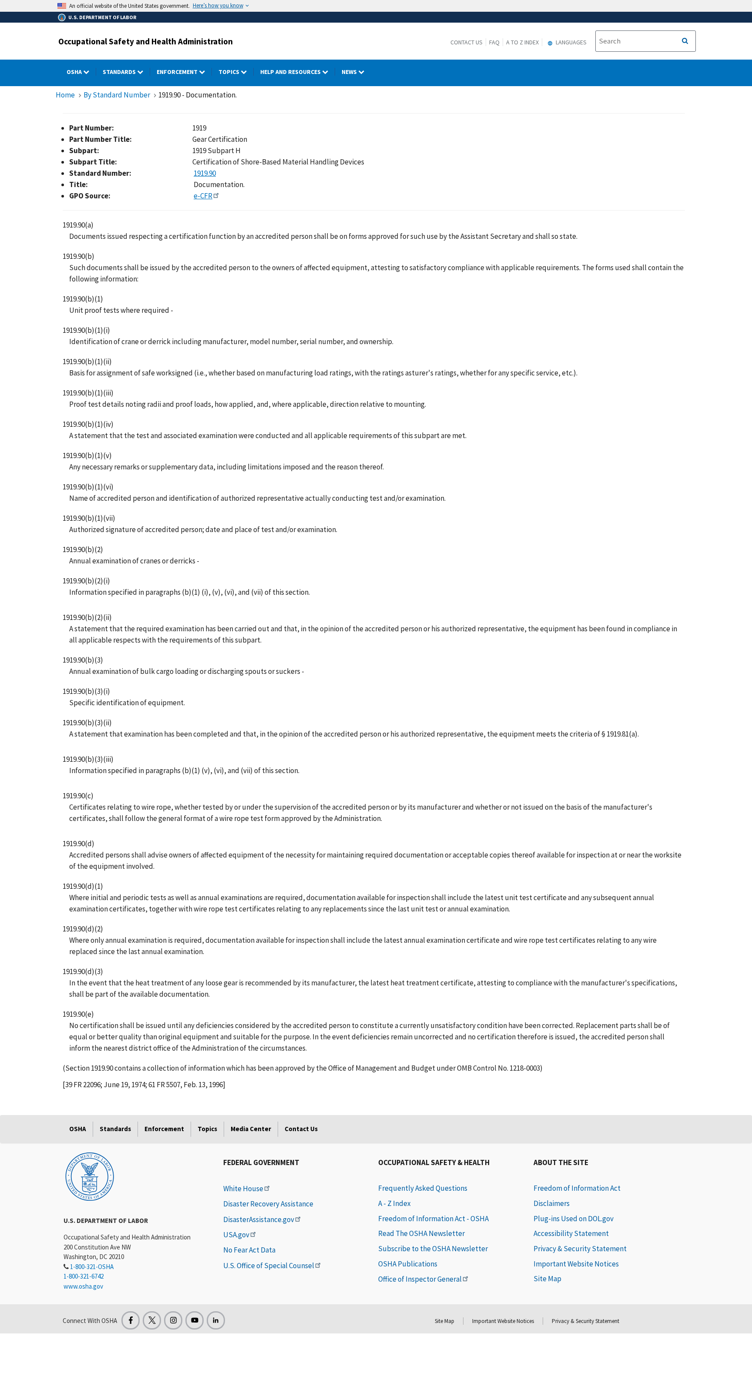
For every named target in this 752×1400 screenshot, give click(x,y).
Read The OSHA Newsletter (421, 1233)
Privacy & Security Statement (580, 1248)
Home (65, 95)
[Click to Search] (685, 41)
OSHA (75, 72)
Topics (229, 72)
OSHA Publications (407, 1264)
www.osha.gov (83, 1286)
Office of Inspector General (420, 1279)
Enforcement (178, 72)
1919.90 (205, 173)
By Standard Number (117, 95)
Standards (120, 72)
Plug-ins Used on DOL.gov (574, 1218)
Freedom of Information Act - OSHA (433, 1218)
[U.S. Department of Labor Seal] (90, 1176)
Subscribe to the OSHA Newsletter (433, 1248)
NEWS (350, 72)
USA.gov (236, 1234)
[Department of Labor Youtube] (194, 1320)
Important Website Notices (576, 1264)
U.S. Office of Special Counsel (268, 1265)
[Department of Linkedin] (216, 1320)
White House (243, 1188)
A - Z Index (394, 1203)
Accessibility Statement (571, 1233)
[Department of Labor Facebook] (130, 1320)
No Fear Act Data (249, 1250)
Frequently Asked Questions (422, 1188)
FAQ (494, 42)
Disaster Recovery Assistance (268, 1204)
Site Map (547, 1278)
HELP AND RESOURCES (291, 72)
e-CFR (203, 196)
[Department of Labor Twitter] (152, 1320)
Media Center (251, 1129)
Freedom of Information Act (577, 1188)
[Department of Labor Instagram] (173, 1320)
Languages (570, 42)
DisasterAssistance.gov (258, 1219)
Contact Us (466, 42)
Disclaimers (552, 1203)
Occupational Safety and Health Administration (145, 41)
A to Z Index (522, 42)
